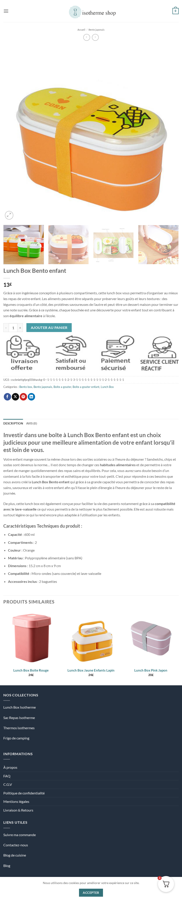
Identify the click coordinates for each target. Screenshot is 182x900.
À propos (10, 767)
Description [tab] (13, 423)
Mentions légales (16, 801)
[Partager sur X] (15, 397)
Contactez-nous (15, 845)
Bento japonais (97, 29)
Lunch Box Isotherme (19, 707)
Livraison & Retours (18, 810)
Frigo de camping (16, 738)
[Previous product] (95, 37)
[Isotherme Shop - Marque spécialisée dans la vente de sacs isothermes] (91, 11)
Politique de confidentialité (24, 793)
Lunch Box (107, 387)
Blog (6, 865)
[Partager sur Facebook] (7, 397)
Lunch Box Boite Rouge (31, 670)
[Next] (170, 132)
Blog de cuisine (14, 855)
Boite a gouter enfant (86, 387)
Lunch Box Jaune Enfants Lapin (91, 670)
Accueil (81, 29)
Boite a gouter (62, 387)
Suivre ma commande (19, 835)
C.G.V (7, 784)
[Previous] (12, 132)
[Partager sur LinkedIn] (31, 397)
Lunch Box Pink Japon (150, 670)
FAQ (6, 776)
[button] (6, 11)
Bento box (25, 387)
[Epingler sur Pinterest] (23, 397)
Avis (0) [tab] (31, 423)
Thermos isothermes (19, 728)
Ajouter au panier (49, 328)
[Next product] (86, 37)
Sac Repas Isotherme (19, 717)
